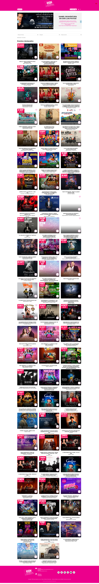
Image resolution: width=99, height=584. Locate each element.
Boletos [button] (20, 9)
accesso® (69, 579)
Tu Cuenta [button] (72, 9)
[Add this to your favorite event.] (36, 44)
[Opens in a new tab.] (58, 572)
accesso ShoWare (61, 579)
